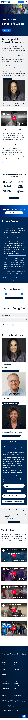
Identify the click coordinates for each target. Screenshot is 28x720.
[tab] (14, 315)
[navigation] (26, 2)
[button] (24, 716)
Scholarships (4, 693)
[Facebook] (5, 706)
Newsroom (4, 667)
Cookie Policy (11, 701)
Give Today (4, 674)
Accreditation (4, 664)
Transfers (3, 685)
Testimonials (16, 693)
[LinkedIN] (3, 706)
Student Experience (5, 688)
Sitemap (24, 701)
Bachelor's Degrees (5, 683)
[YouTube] (11, 706)
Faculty (15, 690)
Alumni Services (17, 669)
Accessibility (4, 662)
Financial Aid (16, 685)
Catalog (15, 664)
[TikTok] (14, 706)
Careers (3, 669)
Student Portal (16, 660)
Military (15, 681)
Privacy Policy (4, 701)
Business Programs (5, 681)
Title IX (15, 667)
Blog (15, 688)
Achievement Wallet (17, 671)
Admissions (16, 662)
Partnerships (4, 695)
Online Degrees (4, 690)
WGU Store (4, 671)
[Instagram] (8, 706)
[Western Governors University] (6, 2)
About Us (3, 660)
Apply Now (21, 2)
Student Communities (17, 695)
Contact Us (18, 701)
